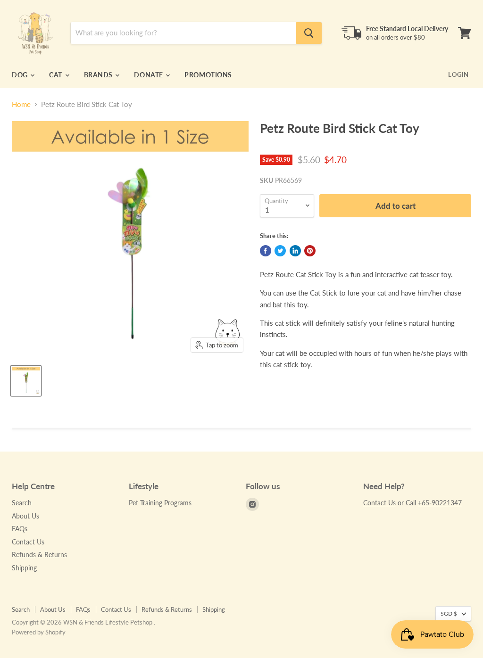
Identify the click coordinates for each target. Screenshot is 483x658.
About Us (25, 516)
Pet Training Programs (160, 503)
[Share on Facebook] (265, 250)
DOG (20, 75)
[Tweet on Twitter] (280, 250)
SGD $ (449, 613)
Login (458, 74)
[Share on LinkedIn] (295, 250)
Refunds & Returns (39, 555)
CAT (56, 75)
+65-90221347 (440, 503)
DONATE (149, 75)
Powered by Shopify (39, 632)
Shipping (24, 568)
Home (21, 104)
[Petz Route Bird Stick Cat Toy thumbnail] (26, 381)
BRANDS (99, 75)
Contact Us (28, 542)
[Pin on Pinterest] (310, 250)
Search (22, 503)
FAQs (19, 529)
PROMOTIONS (208, 75)
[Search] (309, 33)
